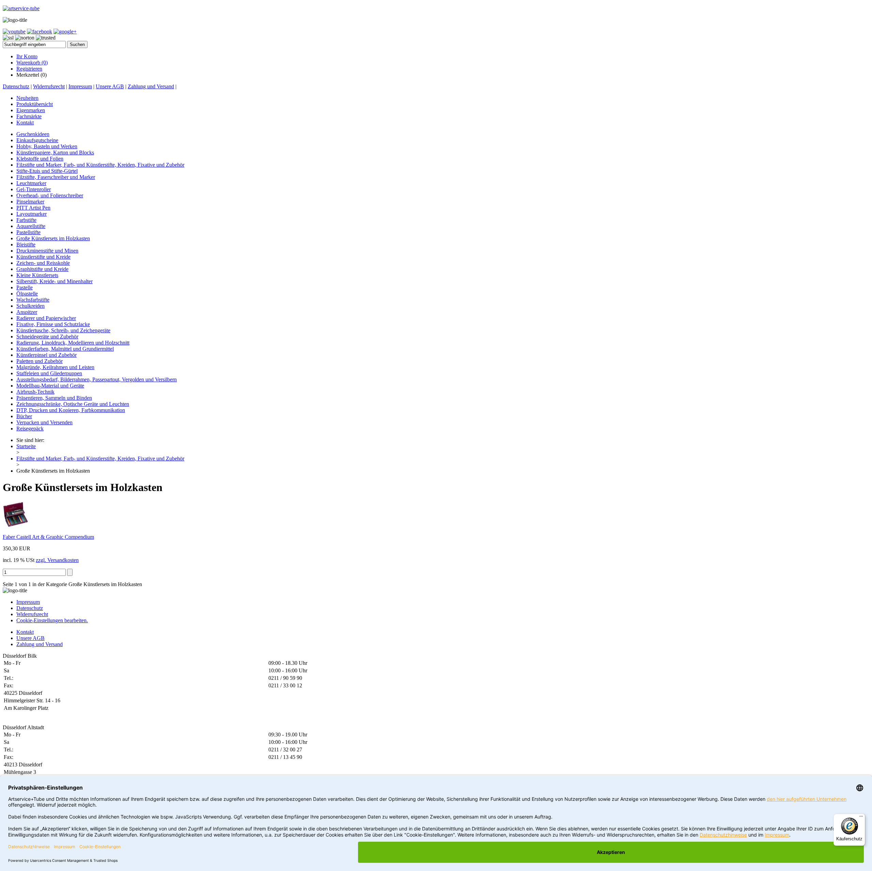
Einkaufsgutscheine (37, 140)
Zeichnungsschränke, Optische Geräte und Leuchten (72, 404)
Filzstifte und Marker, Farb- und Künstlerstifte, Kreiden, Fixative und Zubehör (100, 165)
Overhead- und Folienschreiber (49, 195)
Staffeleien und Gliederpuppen (49, 373)
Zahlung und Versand (151, 86)
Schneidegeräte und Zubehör (47, 336)
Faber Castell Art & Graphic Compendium (48, 537)
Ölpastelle (27, 293)
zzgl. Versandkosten (57, 560)
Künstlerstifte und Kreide (43, 257)
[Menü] (861, 818)
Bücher (24, 416)
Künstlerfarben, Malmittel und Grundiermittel (65, 349)
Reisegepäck (30, 428)
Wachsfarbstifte (32, 300)
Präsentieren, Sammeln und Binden (54, 398)
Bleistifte (25, 244)
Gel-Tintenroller (33, 189)
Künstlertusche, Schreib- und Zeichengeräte (63, 330)
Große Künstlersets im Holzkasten (53, 238)
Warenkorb (32, 62)
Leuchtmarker (31, 183)
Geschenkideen (32, 134)
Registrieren (29, 69)
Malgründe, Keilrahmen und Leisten (55, 367)
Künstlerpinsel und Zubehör (46, 355)
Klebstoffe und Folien (39, 159)
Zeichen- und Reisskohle (43, 263)
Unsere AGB (110, 86)
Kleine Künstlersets (37, 275)
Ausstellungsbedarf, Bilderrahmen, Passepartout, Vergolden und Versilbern (96, 379)
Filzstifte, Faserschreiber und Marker (55, 177)
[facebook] (39, 31)
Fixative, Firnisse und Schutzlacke (53, 324)
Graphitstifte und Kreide (42, 269)
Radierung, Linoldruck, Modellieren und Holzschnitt (72, 343)
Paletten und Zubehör (39, 361)
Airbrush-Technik (35, 392)
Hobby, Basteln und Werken (46, 146)
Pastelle (24, 287)
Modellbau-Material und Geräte (50, 385)
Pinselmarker (30, 201)
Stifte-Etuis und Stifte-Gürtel (47, 171)
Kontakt (25, 122)
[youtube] (14, 31)
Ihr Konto (26, 56)
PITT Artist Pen (33, 208)
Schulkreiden (30, 306)
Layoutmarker (31, 214)
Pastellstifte (28, 232)
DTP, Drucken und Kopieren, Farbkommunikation (70, 410)
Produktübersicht (34, 104)
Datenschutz (16, 86)
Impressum (80, 86)
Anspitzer (26, 312)
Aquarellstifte (30, 226)
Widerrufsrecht (49, 86)
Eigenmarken (30, 110)
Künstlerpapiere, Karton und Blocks (55, 152)
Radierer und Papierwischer (46, 318)
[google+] (65, 31)
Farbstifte (26, 220)
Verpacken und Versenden (44, 422)
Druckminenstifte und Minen (47, 251)
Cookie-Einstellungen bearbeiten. (52, 620)
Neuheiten (27, 98)
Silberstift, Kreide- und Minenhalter (54, 281)
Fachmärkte (29, 116)
